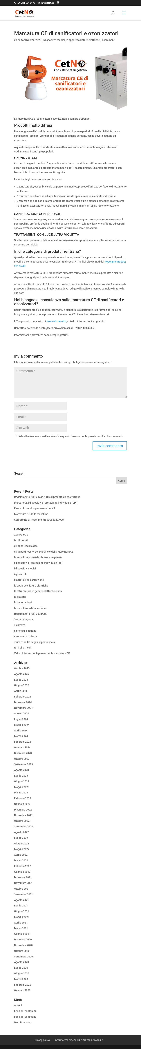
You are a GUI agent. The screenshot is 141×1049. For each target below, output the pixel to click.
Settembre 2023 (23, 764)
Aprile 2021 (21, 922)
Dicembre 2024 (23, 702)
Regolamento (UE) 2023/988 (30, 613)
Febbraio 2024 (22, 741)
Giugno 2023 (21, 781)
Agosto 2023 (21, 769)
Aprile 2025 (21, 690)
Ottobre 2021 (22, 888)
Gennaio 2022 (22, 871)
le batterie (20, 596)
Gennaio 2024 (22, 747)
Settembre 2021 (23, 894)
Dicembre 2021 (23, 877)
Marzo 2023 (21, 792)
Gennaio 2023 (22, 803)
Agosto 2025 (21, 674)
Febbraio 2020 (22, 984)
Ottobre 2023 (22, 758)
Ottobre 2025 (22, 668)
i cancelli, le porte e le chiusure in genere (38, 557)
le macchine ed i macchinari (30, 608)
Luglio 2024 (21, 719)
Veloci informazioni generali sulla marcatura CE (42, 653)
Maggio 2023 (21, 787)
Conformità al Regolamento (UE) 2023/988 (39, 519)
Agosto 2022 (21, 832)
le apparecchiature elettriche (83, 40)
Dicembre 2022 (23, 809)
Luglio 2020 (21, 967)
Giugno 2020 (21, 973)
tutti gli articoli (22, 647)
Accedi (18, 1005)
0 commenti (108, 40)
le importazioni (23, 602)
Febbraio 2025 (22, 696)
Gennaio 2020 (22, 990)
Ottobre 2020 (22, 950)
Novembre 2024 (23, 707)
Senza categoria (23, 619)
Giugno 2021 (21, 911)
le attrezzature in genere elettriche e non (38, 591)
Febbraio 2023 (22, 798)
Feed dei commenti (25, 1016)
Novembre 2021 (23, 883)
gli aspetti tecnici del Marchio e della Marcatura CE (43, 551)
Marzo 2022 (21, 860)
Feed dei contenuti (25, 1011)
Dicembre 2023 (23, 753)
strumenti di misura (25, 636)
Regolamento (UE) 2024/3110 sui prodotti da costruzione (47, 497)
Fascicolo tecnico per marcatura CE (34, 508)
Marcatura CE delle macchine (31, 514)
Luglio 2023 (21, 775)
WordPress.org (22, 1022)
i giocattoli (20, 574)
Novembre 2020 (23, 945)
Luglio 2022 (21, 837)
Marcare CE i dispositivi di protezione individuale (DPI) (45, 502)
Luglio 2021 (21, 905)
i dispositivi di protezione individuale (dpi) (38, 562)
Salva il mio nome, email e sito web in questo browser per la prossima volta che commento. (71, 436)
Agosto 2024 (21, 713)
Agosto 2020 (21, 962)
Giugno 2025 (21, 685)
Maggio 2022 (21, 849)
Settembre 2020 (23, 956)
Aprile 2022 (21, 854)
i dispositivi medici (54, 40)
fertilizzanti (21, 540)
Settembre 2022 (23, 826)
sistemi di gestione (25, 630)
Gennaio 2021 (22, 933)
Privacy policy (42, 1040)
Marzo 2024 (21, 736)
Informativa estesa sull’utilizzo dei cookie (79, 1040)
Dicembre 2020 (23, 939)
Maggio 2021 (21, 916)
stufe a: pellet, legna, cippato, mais (34, 642)
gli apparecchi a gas (25, 545)
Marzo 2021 (21, 928)
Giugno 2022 (21, 843)
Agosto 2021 (21, 900)
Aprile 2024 (21, 730)
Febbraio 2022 (22, 866)
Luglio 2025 (21, 679)
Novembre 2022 (23, 815)
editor (21, 40)
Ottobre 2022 (22, 820)
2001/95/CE (21, 534)
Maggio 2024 (21, 724)
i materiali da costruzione (29, 579)
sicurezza (19, 625)
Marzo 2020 (21, 979)
